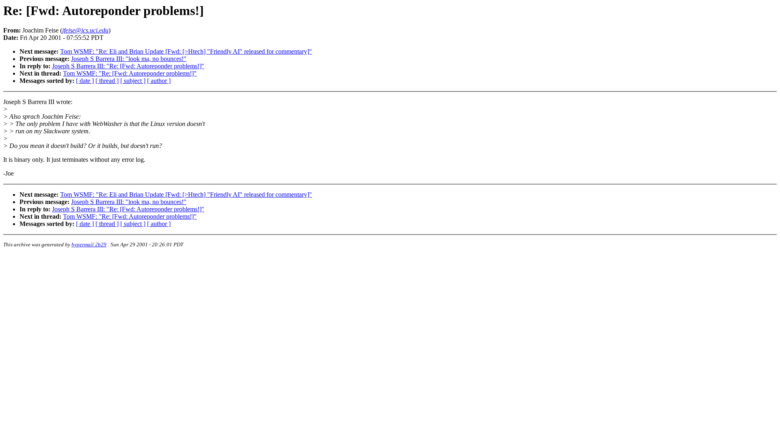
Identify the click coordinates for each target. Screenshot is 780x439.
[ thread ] (107, 80)
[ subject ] (132, 80)
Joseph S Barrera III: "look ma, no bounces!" (128, 58)
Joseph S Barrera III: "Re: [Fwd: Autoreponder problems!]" (128, 66)
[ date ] (85, 80)
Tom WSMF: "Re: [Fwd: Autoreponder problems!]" (130, 73)
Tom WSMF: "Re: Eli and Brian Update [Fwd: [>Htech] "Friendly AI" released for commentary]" (186, 51)
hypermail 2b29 (89, 244)
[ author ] (159, 80)
